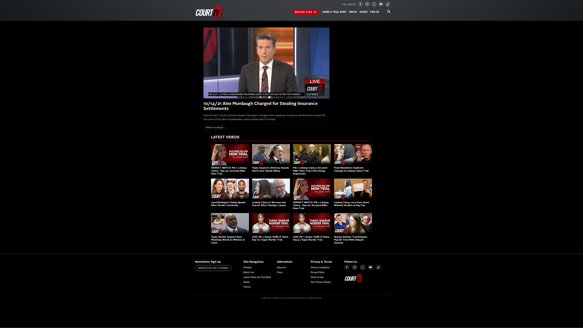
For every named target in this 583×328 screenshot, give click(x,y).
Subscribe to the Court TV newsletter (213, 268)
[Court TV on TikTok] (388, 5)
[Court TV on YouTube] (381, 5)
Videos (353, 12)
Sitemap (247, 267)
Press (279, 272)
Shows (364, 12)
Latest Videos (225, 137)
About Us (281, 267)
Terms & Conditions (320, 267)
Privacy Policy (317, 272)
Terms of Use (317, 277)
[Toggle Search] (388, 11)
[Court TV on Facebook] (360, 5)
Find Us (374, 12)
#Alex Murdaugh (214, 127)
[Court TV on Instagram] (367, 5)
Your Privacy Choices (321, 282)
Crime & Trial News (334, 12)
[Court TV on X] (374, 5)
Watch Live (303, 12)
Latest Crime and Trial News (257, 277)
